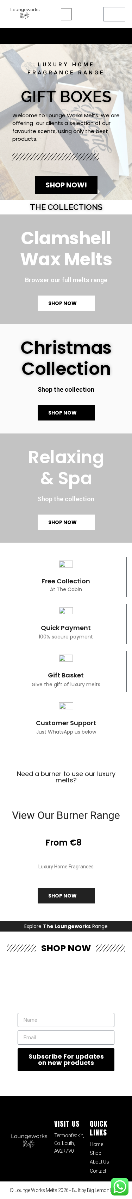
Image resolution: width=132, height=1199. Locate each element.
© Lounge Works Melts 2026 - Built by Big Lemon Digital (66, 1190)
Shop (95, 1153)
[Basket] (114, 14)
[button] (66, 14)
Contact (98, 1171)
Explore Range (66, 926)
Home (96, 1144)
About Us (99, 1162)
